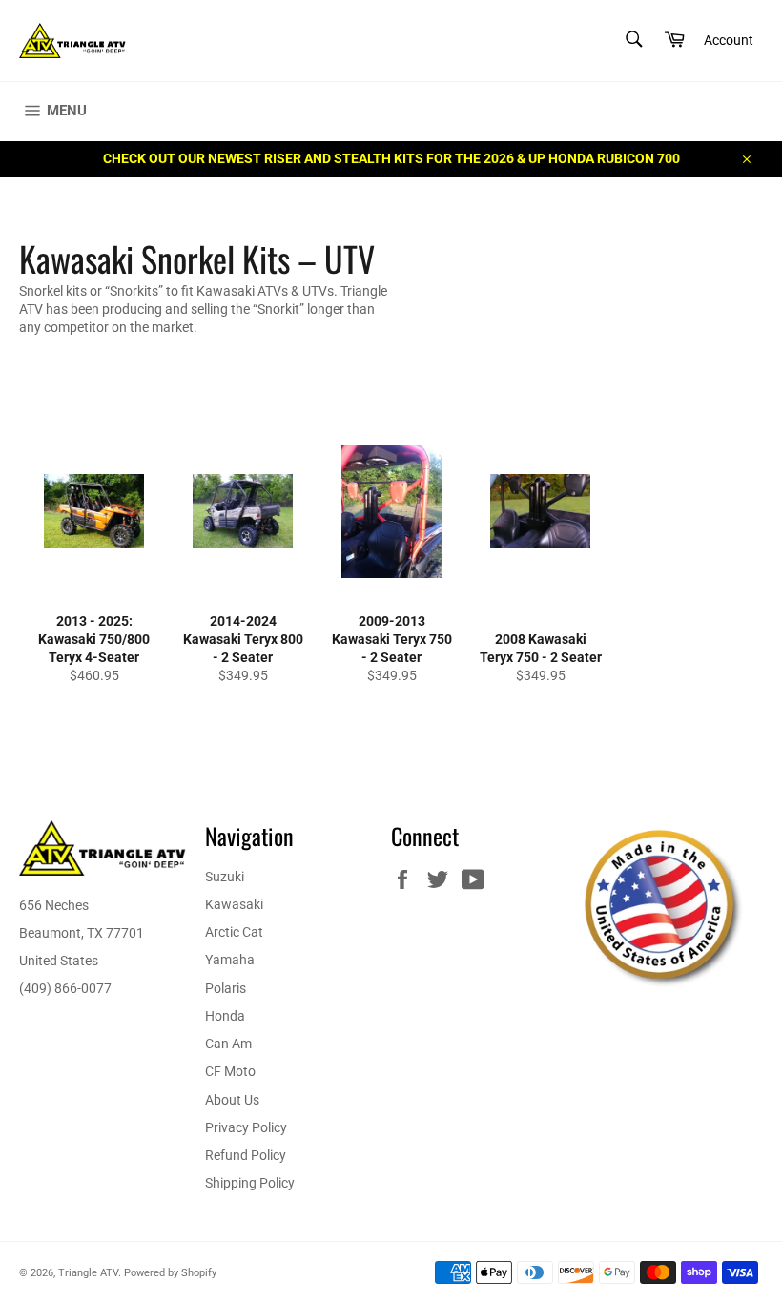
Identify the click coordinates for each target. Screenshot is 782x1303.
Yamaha (230, 959)
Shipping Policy (250, 1182)
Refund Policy (245, 1155)
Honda (225, 1016)
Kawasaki (234, 904)
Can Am (228, 1043)
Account (728, 40)
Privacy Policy (246, 1127)
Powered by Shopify (170, 1273)
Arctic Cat (234, 932)
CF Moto (230, 1071)
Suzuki (224, 876)
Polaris (225, 988)
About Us (232, 1099)
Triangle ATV (88, 1273)
